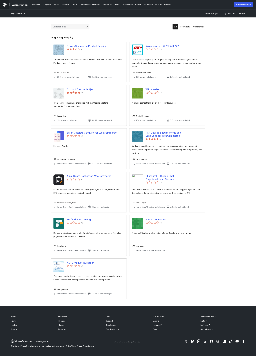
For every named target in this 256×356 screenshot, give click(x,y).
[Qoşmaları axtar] (86, 26)
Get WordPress (243, 4)
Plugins (61, 325)
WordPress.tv (113, 329)
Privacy (14, 329)
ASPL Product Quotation (80, 262)
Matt (204, 321)
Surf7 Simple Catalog (79, 219)
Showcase (62, 316)
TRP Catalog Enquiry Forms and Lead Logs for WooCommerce (163, 134)
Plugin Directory (18, 13)
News (13, 321)
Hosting (14, 325)
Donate (157, 325)
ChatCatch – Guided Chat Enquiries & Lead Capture (159, 177)
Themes (61, 321)
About (13, 316)
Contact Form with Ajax (80, 89)
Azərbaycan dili (42, 342)
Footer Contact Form (157, 219)
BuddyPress (207, 329)
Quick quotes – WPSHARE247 (162, 46)
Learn (108, 316)
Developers (111, 325)
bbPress (205, 325)
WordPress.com (209, 316)
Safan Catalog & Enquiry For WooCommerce (92, 132)
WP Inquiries (152, 89)
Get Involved (159, 316)
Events (156, 321)
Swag (156, 329)
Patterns (62, 329)
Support (109, 321)
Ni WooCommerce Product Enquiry (86, 46)
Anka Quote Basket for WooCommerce (89, 176)
